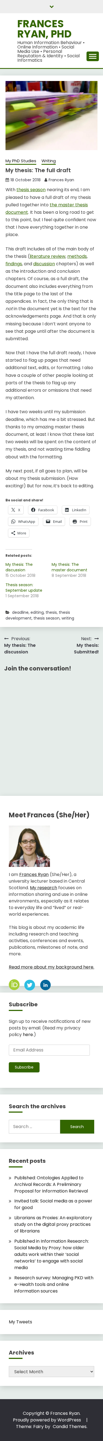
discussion (44, 264)
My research (43, 888)
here (28, 1034)
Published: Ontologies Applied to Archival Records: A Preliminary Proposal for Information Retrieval (51, 1184)
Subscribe (24, 1067)
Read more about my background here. (51, 967)
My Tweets (20, 1322)
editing (37, 612)
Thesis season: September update (23, 587)
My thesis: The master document (69, 567)
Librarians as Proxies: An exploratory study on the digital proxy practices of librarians (53, 1224)
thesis (51, 612)
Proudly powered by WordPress (47, 1420)
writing (68, 618)
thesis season (31, 189)
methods (77, 256)
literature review (47, 256)
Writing (48, 161)
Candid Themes (70, 1426)
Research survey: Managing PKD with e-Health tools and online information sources (53, 1284)
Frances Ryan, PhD (44, 29)
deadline (20, 612)
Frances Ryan (61, 180)
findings (13, 264)
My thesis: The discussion (19, 567)
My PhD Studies (20, 161)
